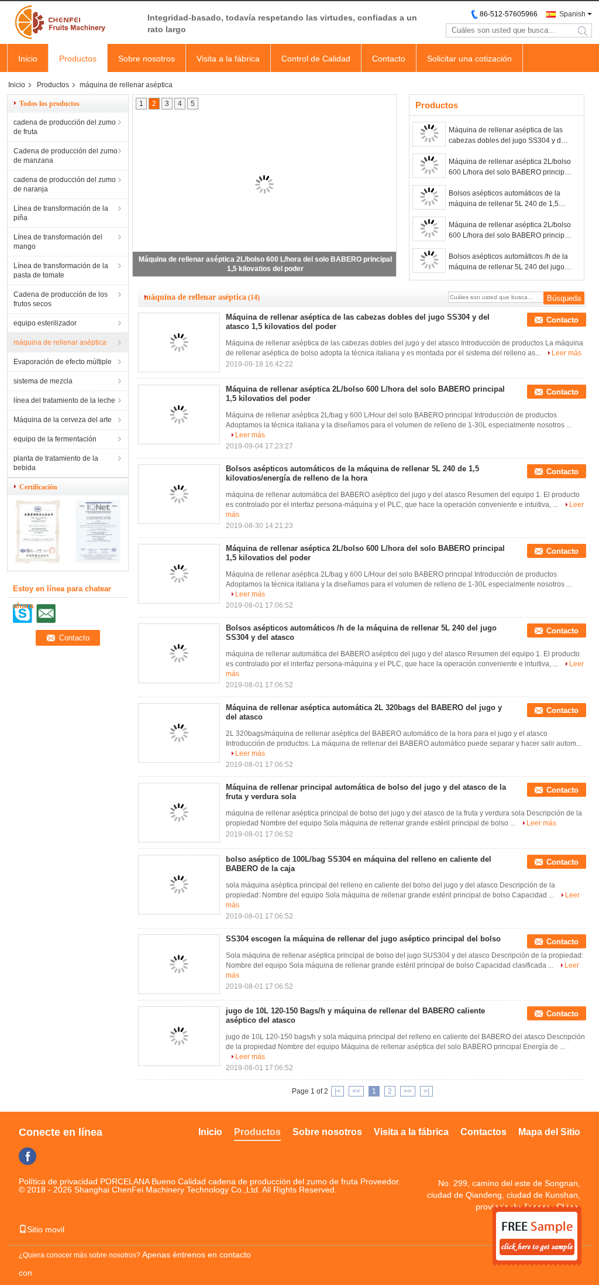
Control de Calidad (315, 58)
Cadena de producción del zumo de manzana (65, 156)
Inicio (27, 58)
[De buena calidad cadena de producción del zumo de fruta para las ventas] (38, 561)
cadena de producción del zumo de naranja (64, 184)
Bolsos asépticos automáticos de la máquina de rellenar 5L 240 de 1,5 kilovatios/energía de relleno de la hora (504, 199)
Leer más (566, 353)
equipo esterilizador (45, 323)
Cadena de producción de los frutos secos (60, 299)
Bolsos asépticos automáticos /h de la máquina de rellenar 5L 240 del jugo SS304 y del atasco (508, 262)
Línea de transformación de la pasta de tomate (60, 270)
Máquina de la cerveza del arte (62, 420)
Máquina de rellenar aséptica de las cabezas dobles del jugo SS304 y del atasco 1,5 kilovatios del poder (508, 136)
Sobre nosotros (146, 58)
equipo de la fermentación (55, 439)
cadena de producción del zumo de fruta (64, 127)
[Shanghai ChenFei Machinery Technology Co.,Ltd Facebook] (27, 1156)
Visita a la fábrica (228, 58)
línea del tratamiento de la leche (64, 400)
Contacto (388, 58)
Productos (78, 58)
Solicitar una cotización (469, 58)
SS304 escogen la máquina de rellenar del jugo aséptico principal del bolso (363, 938)
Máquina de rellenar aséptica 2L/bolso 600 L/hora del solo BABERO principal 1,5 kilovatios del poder (510, 167)
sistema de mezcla (43, 381)
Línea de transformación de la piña (60, 213)
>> (408, 1091)
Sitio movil (45, 1229)
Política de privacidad (58, 1181)
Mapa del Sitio (549, 1132)
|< (337, 1091)
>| (426, 1091)
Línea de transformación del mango (57, 242)
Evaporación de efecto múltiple (62, 362)
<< (356, 1091)
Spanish (572, 14)
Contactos (483, 1132)
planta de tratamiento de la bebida (55, 463)
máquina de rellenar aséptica (59, 342)
